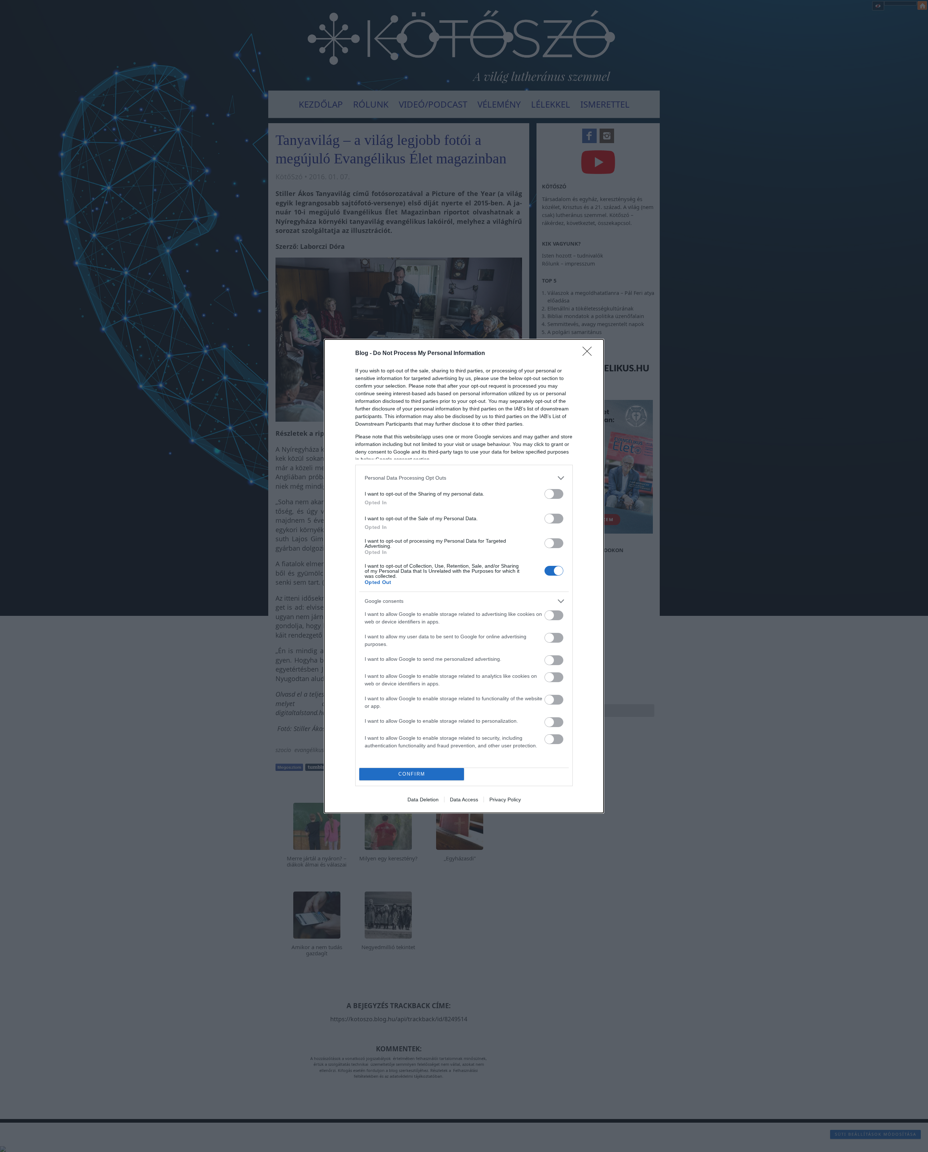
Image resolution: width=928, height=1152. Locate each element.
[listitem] (464, 478)
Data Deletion (423, 799)
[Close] (589, 353)
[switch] (553, 494)
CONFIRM (411, 774)
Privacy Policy (505, 799)
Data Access (464, 799)
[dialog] (464, 576)
